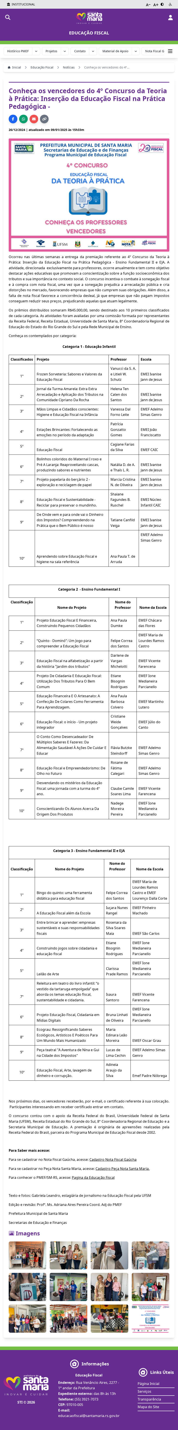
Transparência (149, 1399)
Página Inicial (148, 1383)
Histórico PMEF (18, 51)
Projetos (51, 51)
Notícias (69, 67)
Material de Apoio (115, 51)
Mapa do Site (148, 1406)
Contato (80, 51)
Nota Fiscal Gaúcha (159, 51)
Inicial (16, 67)
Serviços (144, 1391)
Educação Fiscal (42, 67)
